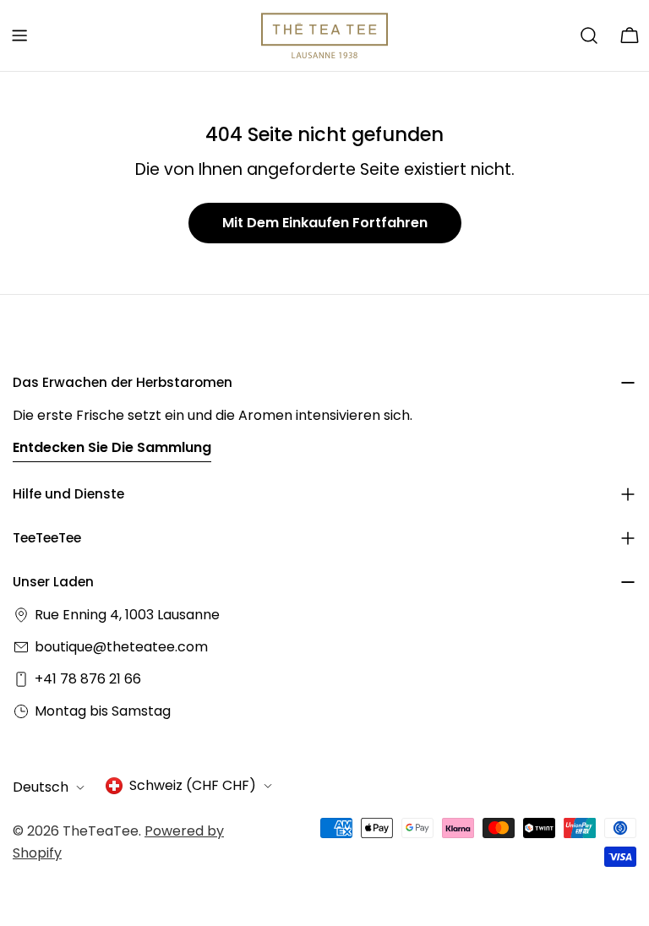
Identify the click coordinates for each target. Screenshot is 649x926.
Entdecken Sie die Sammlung (112, 447)
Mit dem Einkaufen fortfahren (325, 222)
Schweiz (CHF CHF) (192, 785)
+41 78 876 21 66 (88, 679)
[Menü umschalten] (19, 35)
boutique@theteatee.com (121, 646)
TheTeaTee (101, 831)
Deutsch (40, 787)
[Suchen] (589, 35)
